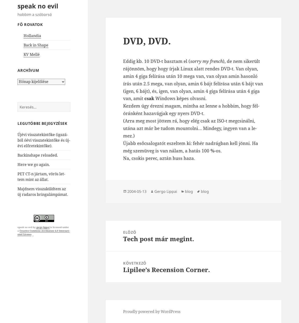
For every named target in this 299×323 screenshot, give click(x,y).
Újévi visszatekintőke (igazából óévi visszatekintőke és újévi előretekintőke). (44, 140)
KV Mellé (32, 54)
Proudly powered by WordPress (151, 311)
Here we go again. (34, 164)
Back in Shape (36, 45)
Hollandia (32, 35)
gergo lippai (43, 227)
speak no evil (38, 6)
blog (189, 191)
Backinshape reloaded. (38, 155)
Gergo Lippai (165, 191)
